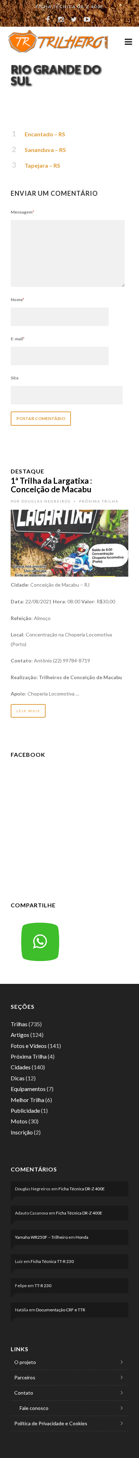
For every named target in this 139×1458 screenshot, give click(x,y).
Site (15, 378)
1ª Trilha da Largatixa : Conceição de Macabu (51, 485)
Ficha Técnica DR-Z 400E (70, 6)
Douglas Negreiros (46, 501)
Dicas (18, 1078)
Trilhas (19, 1024)
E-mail (18, 338)
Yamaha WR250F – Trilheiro (41, 1237)
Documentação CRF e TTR (60, 1309)
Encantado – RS (45, 134)
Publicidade (25, 1110)
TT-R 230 (43, 1285)
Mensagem (22, 212)
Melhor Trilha (27, 1099)
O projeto (25, 1362)
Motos (19, 1121)
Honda (82, 1237)
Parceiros (24, 1377)
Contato (23, 1393)
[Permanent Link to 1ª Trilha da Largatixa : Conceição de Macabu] (69, 543)
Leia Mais (28, 711)
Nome (17, 299)
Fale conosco (34, 1408)
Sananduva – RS (45, 149)
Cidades (21, 1067)
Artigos (20, 1034)
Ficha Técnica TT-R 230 (52, 1261)
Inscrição (22, 1132)
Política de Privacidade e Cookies (50, 1423)
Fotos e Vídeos (29, 1045)
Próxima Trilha (99, 501)
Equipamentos (28, 1088)
